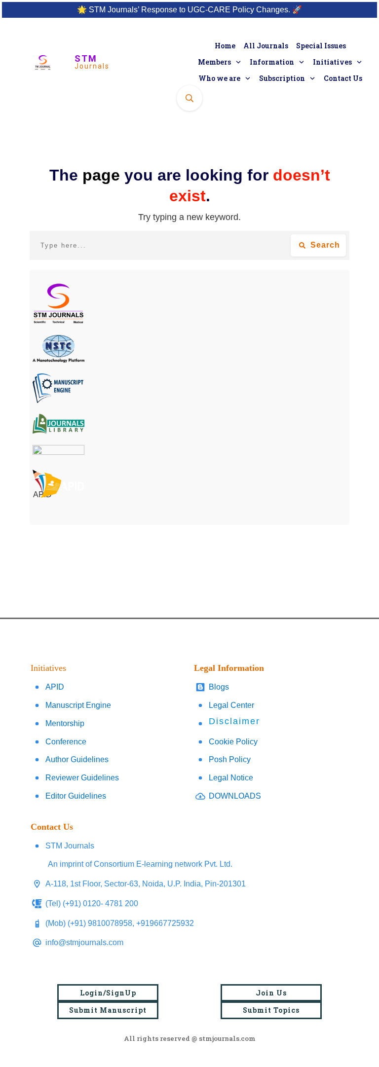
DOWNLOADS (235, 796)
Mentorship (64, 723)
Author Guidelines (77, 759)
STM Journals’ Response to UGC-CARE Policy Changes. (189, 9)
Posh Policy (230, 759)
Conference (65, 741)
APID (54, 687)
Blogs (219, 687)
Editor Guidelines (75, 796)
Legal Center (231, 705)
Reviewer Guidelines (82, 777)
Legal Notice (231, 777)
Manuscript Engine (78, 705)
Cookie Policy (233, 741)
